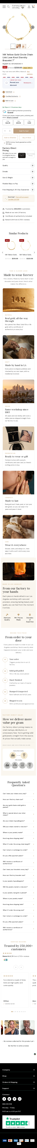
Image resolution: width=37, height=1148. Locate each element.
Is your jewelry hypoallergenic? (18, 881)
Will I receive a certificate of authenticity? (18, 863)
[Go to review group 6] (21, 1011)
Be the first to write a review (18, 1046)
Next (32, 27)
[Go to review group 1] (12, 1011)
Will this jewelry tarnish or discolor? (18, 887)
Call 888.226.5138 (13, 199)
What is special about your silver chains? (18, 814)
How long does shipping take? (18, 838)
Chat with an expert (22, 197)
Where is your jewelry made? (18, 832)
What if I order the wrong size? (18, 910)
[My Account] (29, 6)
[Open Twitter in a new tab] (9, 1099)
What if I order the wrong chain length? (18, 844)
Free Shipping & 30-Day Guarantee (16, 190)
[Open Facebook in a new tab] (4, 1099)
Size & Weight (8, 177)
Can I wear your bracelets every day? (18, 869)
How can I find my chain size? (18, 799)
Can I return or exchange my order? (18, 850)
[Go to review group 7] (23, 1011)
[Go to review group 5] (19, 1011)
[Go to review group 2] (13, 1011)
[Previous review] (16, 967)
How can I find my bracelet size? (18, 875)
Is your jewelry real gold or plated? (18, 893)
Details (5, 171)
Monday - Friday (8, 1108)
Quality (5, 165)
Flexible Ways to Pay (10, 184)
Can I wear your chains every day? (18, 793)
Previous (4, 27)
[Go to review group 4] (17, 1011)
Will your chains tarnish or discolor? (18, 827)
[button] (18, 52)
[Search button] (8, 6)
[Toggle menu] (4, 6)
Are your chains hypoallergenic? (18, 821)
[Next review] (21, 967)
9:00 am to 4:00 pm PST (11, 1111)
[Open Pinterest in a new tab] (14, 1099)
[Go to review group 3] (15, 1011)
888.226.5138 (7, 1104)
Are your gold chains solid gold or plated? (18, 806)
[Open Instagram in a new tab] (19, 1099)
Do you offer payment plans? (18, 856)
